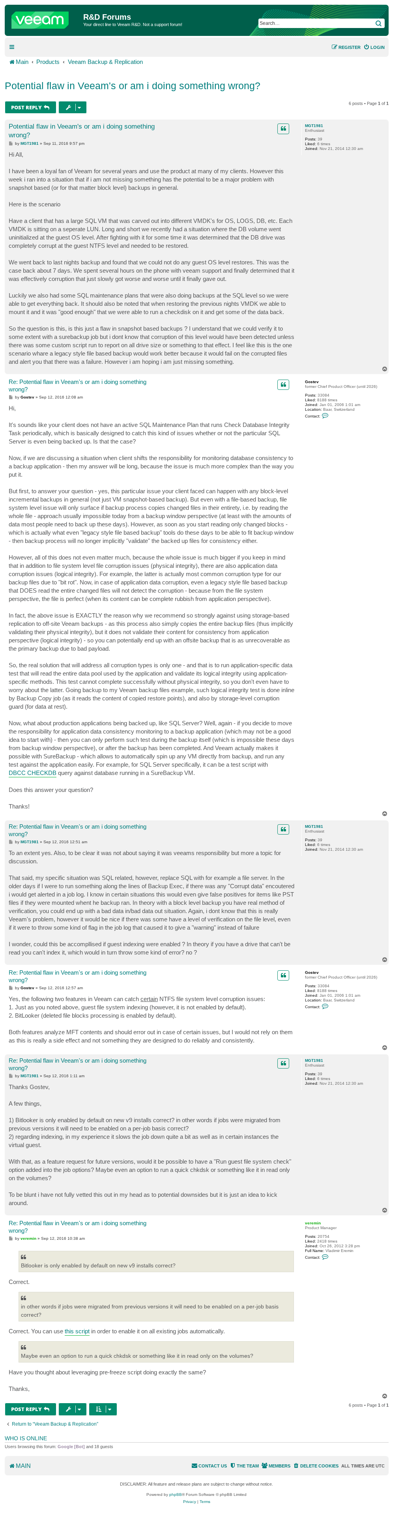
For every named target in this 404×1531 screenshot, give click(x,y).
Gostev (312, 382)
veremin (313, 1223)
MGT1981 (314, 126)
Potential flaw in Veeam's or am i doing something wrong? (132, 85)
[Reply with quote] (283, 129)
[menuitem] (374, 47)
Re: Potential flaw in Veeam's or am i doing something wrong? (77, 385)
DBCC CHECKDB (32, 772)
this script (77, 1331)
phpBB (175, 1494)
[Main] (45, 18)
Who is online (26, 1438)
